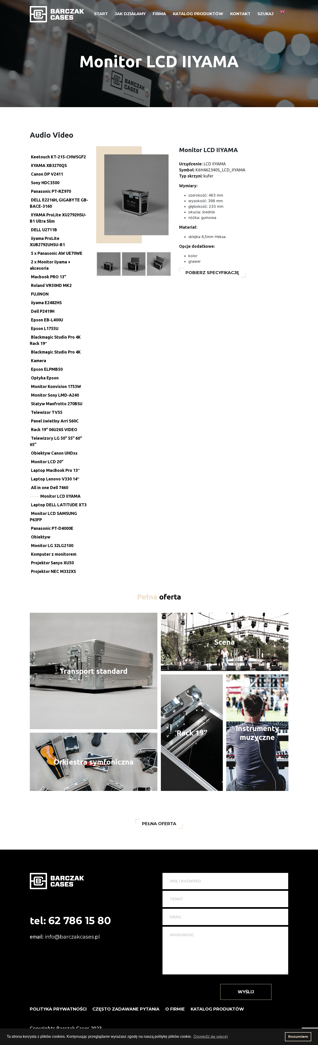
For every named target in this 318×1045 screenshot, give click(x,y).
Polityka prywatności (58, 1009)
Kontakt (240, 13)
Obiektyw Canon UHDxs (54, 453)
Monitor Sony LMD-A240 (55, 395)
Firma (159, 13)
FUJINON (40, 294)
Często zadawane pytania (125, 1009)
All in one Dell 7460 (49, 487)
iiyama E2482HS (46, 302)
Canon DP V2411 (47, 174)
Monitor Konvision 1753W (56, 386)
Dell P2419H (42, 311)
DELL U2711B (44, 229)
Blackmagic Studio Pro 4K (56, 352)
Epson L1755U (44, 328)
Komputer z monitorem (53, 554)
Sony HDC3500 (45, 182)
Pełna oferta (159, 823)
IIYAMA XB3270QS (49, 165)
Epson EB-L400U (47, 319)
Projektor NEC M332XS (53, 571)
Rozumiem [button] (298, 1037)
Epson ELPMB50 (47, 369)
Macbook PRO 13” (48, 276)
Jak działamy (130, 13)
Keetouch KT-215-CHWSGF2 (58, 156)
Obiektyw (40, 536)
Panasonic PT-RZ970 (51, 191)
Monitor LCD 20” (47, 461)
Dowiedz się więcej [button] (210, 1036)
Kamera (38, 360)
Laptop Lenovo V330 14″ (55, 479)
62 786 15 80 (79, 920)
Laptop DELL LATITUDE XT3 (59, 504)
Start (101, 13)
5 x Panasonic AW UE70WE (56, 253)
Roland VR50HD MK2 (51, 285)
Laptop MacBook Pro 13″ (55, 470)
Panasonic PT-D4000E (52, 528)
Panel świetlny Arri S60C (55, 421)
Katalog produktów (198, 13)
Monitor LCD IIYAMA (60, 496)
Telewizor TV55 (46, 412)
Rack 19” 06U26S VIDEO (54, 429)
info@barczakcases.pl (72, 937)
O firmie (175, 1009)
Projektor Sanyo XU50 (52, 562)
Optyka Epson (45, 377)
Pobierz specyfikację (212, 272)
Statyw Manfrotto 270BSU (56, 403)
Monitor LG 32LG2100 (52, 545)
